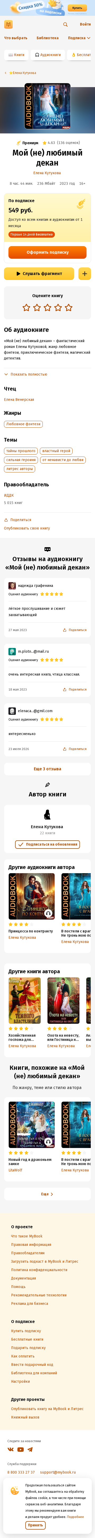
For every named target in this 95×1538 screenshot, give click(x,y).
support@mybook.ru (58, 1472)
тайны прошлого (20, 451)
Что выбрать (15, 38)
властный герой (56, 451)
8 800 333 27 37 (21, 1472)
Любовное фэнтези (23, 424)
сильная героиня (21, 460)
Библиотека (48, 38)
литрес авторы (19, 469)
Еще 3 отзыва (47, 768)
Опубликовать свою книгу (27, 528)
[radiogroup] (47, 308)
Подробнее (75, 1517)
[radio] (26, 307)
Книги (19, 55)
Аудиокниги (50, 55)
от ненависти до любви (62, 460)
